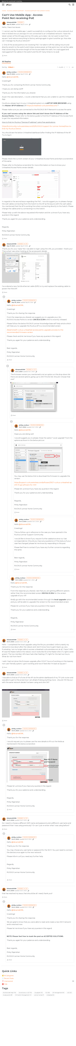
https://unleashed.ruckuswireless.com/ (42, 106)
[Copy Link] (29, 24)
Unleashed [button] (50, 995)
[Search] (69, 4)
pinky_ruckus (12, 72)
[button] (25, 267)
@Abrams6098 (12, 77)
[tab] (6, 61)
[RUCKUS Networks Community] (9, 4)
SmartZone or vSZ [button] (25, 992)
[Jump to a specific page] (72, 67)
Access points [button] (7, 995)
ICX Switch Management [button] (23, 995)
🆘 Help (4, 984)
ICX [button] (47, 992)
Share (4, 56)
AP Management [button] (58, 992)
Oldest (10, 67)
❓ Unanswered (38, 981)
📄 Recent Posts (8, 978)
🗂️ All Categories (8, 976)
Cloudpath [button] (38, 992)
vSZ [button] (69, 992)
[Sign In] (73, 4)
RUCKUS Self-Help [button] (9, 992)
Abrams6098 (11, 22)
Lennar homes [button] (39, 995)
